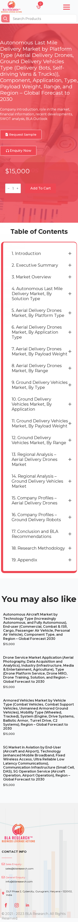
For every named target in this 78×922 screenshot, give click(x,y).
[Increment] (17, 188)
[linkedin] (27, 905)
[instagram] (16, 905)
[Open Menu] (66, 7)
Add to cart (40, 188)
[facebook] (6, 905)
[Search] (5, 18)
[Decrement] (8, 188)
